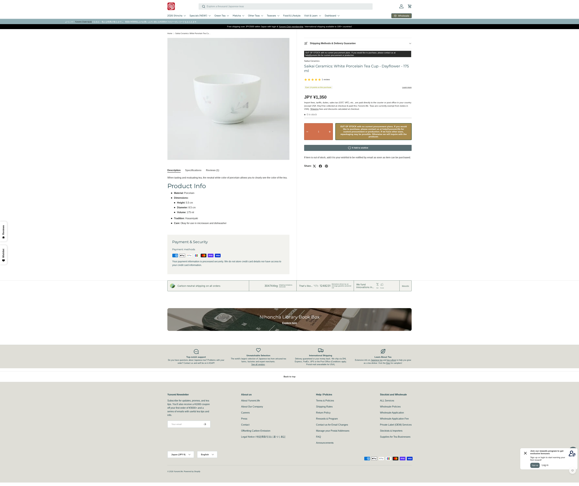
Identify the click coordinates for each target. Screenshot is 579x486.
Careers (245, 412)
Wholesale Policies (390, 406)
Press (244, 418)
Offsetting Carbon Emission (255, 430)
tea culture (391, 360)
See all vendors (258, 364)
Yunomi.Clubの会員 (83, 22)
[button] (410, 6)
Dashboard (330, 15)
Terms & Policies (325, 400)
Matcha (237, 15)
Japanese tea (377, 360)
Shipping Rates (324, 406)
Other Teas (254, 15)
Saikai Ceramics (312, 61)
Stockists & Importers (391, 430)
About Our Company (252, 406)
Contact (245, 424)
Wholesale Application (392, 412)
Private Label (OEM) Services (396, 424)
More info (405, 286)
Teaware (271, 15)
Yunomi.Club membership (291, 26)
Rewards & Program (327, 418)
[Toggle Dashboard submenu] (338, 15)
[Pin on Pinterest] (326, 166)
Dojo (388, 363)
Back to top (290, 376)
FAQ (318, 437)
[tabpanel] (228, 201)
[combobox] (286, 6)
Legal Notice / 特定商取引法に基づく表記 (263, 437)
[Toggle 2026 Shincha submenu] (185, 15)
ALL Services (387, 400)
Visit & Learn (311, 15)
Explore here (289, 323)
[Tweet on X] (314, 166)
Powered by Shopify (192, 471)
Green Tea (219, 15)
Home (169, 33)
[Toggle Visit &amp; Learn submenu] (320, 15)
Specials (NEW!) (198, 15)
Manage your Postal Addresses (332, 430)
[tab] (174, 170)
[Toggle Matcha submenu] (243, 15)
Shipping (314, 109)
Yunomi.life (178, 471)
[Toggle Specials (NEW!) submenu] (209, 15)
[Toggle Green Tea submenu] (228, 15)
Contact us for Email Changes (332, 424)
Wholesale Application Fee (394, 418)
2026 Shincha (174, 15)
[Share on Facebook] (320, 166)
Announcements (325, 443)
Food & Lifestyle (292, 15)
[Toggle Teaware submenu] (278, 15)
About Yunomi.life (250, 400)
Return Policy (323, 412)
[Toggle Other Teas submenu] (262, 15)
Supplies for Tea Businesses (395, 437)
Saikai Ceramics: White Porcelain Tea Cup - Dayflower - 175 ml (193, 33)
